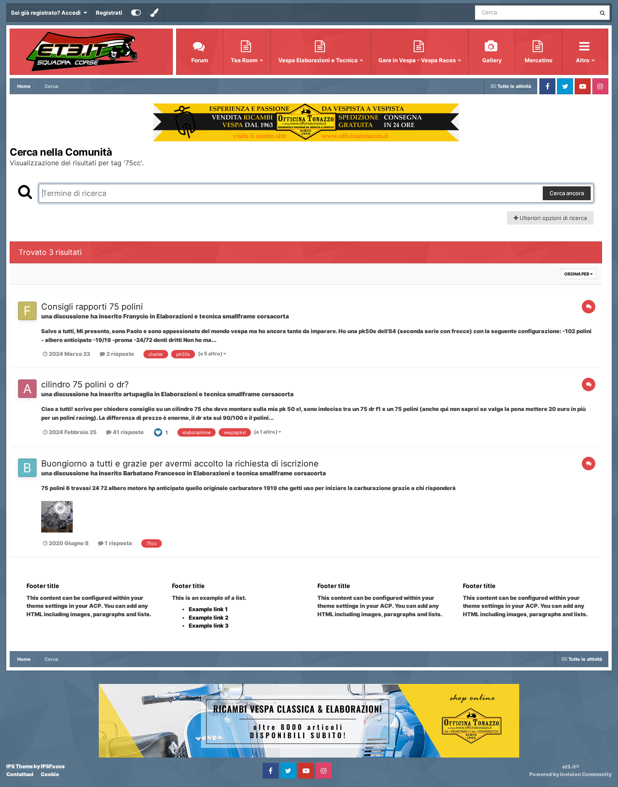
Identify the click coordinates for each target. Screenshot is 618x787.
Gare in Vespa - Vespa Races (417, 60)
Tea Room (245, 60)
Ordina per (577, 273)
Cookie (50, 774)
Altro (583, 60)
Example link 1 (208, 609)
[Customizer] (136, 12)
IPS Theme (19, 766)
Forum (199, 60)
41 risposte (127, 432)
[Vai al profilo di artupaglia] (27, 388)
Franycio (135, 316)
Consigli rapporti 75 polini (92, 307)
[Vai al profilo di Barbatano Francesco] (27, 467)
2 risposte (119, 353)
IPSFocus (53, 766)
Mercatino (538, 60)
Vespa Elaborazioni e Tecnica (318, 60)
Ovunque (573, 12)
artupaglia (138, 393)
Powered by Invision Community (570, 774)
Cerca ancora (566, 193)
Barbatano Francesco (154, 473)
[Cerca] (602, 12)
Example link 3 (209, 625)
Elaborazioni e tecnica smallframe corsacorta (222, 316)
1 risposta (117, 543)
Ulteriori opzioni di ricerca (552, 218)
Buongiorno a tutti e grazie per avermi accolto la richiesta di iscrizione (180, 463)
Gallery (492, 60)
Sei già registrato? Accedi (47, 12)
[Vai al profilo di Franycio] (27, 311)
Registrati (109, 12)
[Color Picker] (154, 12)
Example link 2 (208, 617)
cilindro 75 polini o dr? (85, 384)
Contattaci (20, 774)
